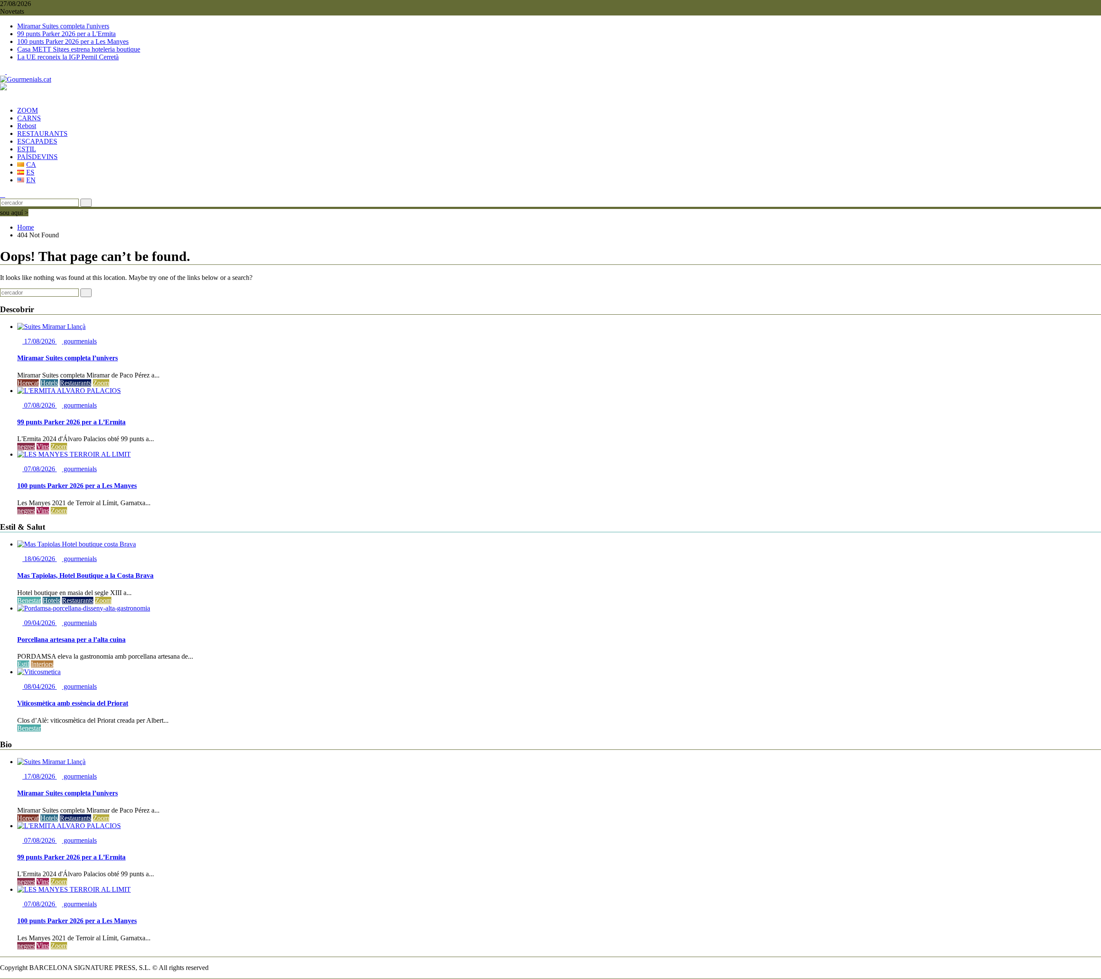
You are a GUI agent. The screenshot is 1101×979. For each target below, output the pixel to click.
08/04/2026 (39, 686)
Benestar (29, 600)
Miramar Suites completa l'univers (63, 26)
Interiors (42, 664)
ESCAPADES (37, 141)
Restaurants (75, 383)
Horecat (28, 383)
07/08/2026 (39, 405)
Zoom (101, 383)
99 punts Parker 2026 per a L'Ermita (66, 33)
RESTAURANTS (42, 133)
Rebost (26, 125)
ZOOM (27, 110)
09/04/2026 (39, 622)
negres (26, 446)
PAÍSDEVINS (37, 156)
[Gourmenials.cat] (2, 95)
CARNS (29, 118)
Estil (23, 664)
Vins (43, 446)
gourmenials (79, 341)
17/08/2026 (39, 341)
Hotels (49, 383)
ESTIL (26, 149)
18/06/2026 (39, 558)
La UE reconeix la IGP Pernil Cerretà (68, 57)
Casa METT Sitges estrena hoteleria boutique (78, 49)
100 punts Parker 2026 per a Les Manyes (73, 41)
